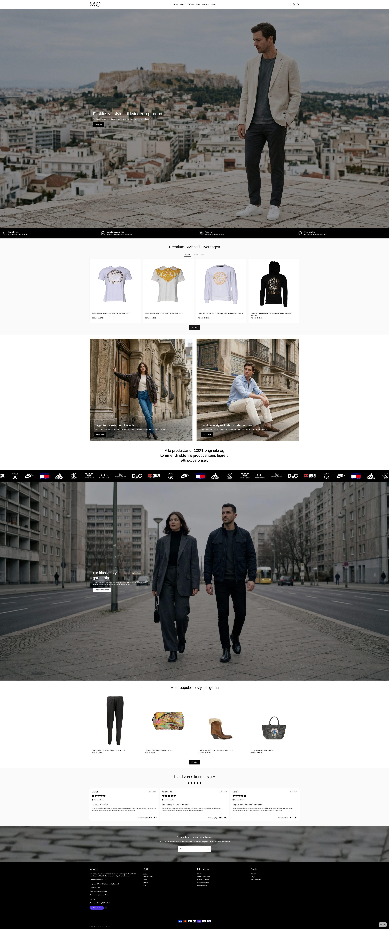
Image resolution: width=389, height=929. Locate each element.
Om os (199, 873)
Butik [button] (146, 869)
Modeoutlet (97, 926)
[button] (182, 4)
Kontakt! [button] (94, 869)
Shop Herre (206, 434)
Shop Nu (98, 125)
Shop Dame (100, 434)
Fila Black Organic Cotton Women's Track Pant (108, 750)
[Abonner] (209, 849)
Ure (144, 885)
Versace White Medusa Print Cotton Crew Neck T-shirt (111, 313)
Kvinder (145, 882)
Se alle (194, 327)
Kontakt (253, 873)
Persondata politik (203, 882)
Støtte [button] (254, 869)
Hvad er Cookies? (203, 879)
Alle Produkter (147, 876)
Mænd (145, 879)
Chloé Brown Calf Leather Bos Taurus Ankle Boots (215, 750)
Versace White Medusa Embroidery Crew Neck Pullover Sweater (220, 313)
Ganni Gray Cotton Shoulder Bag (262, 750)
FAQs (253, 876)
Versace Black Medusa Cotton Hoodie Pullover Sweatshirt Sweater (271, 314)
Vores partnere (202, 885)
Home (145, 873)
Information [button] (203, 869)
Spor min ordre (256, 879)
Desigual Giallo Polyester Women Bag (158, 750)
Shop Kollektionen (102, 590)
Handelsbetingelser (203, 876)
